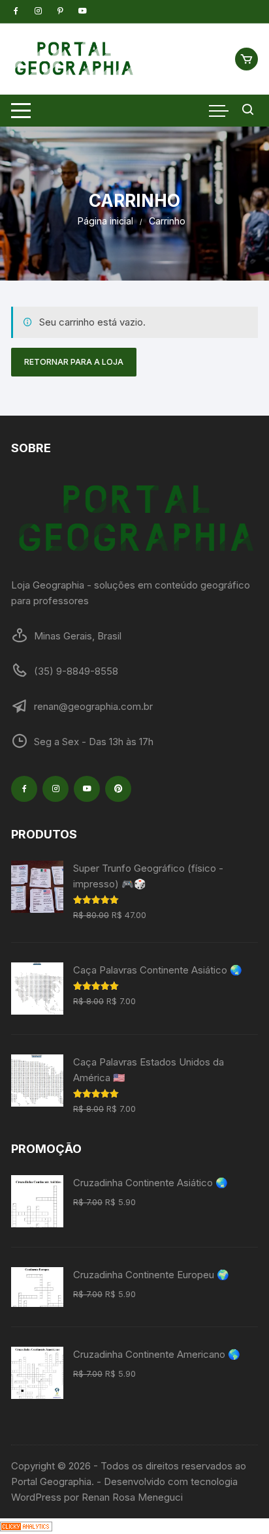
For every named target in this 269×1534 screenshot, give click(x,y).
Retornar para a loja (73, 362)
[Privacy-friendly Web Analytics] (26, 1526)
